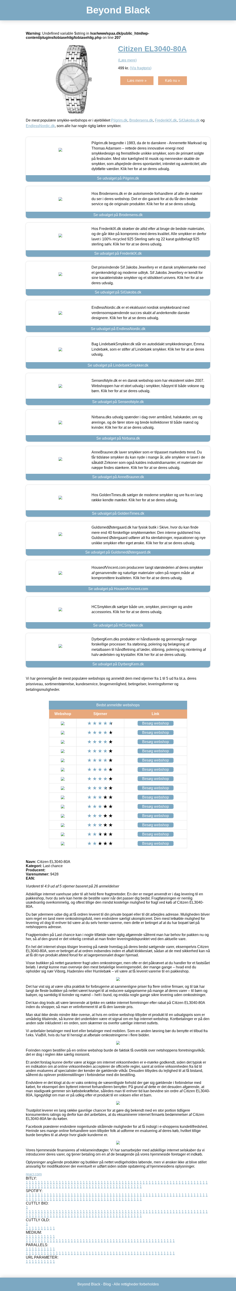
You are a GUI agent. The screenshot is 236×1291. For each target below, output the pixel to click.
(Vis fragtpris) (140, 68)
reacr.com (34, 1174)
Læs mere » (137, 81)
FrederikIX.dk (166, 120)
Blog (107, 1284)
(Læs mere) (127, 60)
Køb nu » (172, 81)
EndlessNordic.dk (40, 126)
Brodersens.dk (141, 120)
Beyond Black (118, 10)
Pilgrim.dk (119, 120)
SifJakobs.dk (189, 120)
